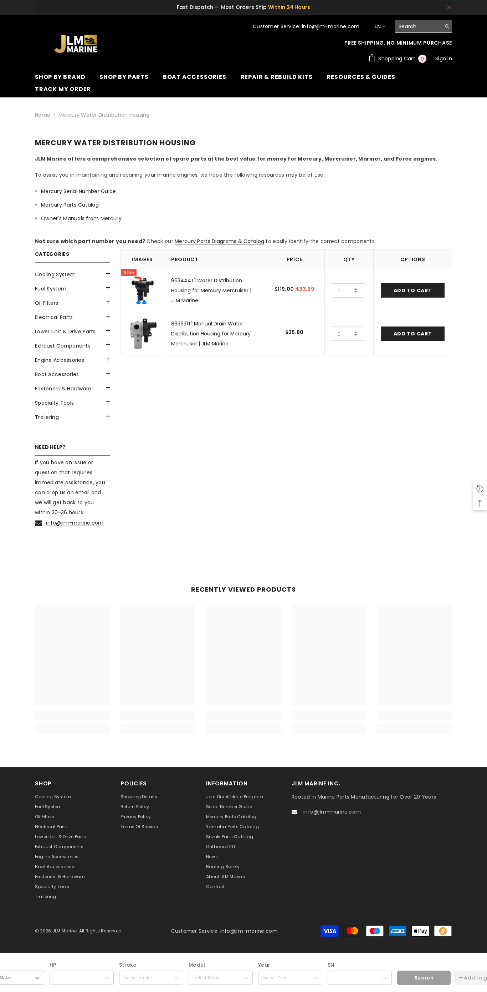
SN (331, 964)
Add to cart (413, 290)
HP (53, 964)
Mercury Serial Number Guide (78, 191)
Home (42, 114)
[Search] (423, 26)
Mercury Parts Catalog (70, 204)
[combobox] (418, 26)
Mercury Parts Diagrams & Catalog (219, 241)
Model (197, 964)
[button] (72, 288)
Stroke (128, 964)
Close (449, 7)
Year (264, 964)
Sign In (443, 58)
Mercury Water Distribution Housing (104, 114)
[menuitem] (72, 274)
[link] (72, 715)
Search (424, 977)
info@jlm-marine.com (74, 522)
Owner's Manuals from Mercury (81, 218)
